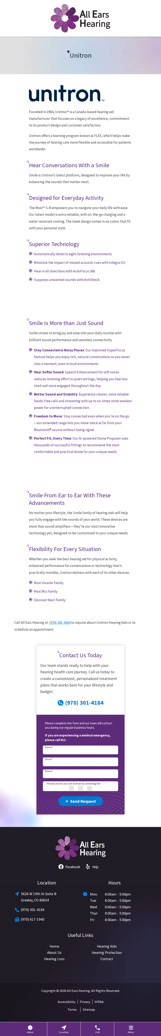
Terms (72, 1009)
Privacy (85, 1002)
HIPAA (99, 1002)
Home (54, 946)
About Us (54, 952)
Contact (106, 958)
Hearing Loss (54, 958)
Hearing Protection (107, 952)
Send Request (83, 801)
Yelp (95, 866)
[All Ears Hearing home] (80, 18)
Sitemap (89, 1009)
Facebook (72, 866)
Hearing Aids (107, 946)
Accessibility (66, 1002)
